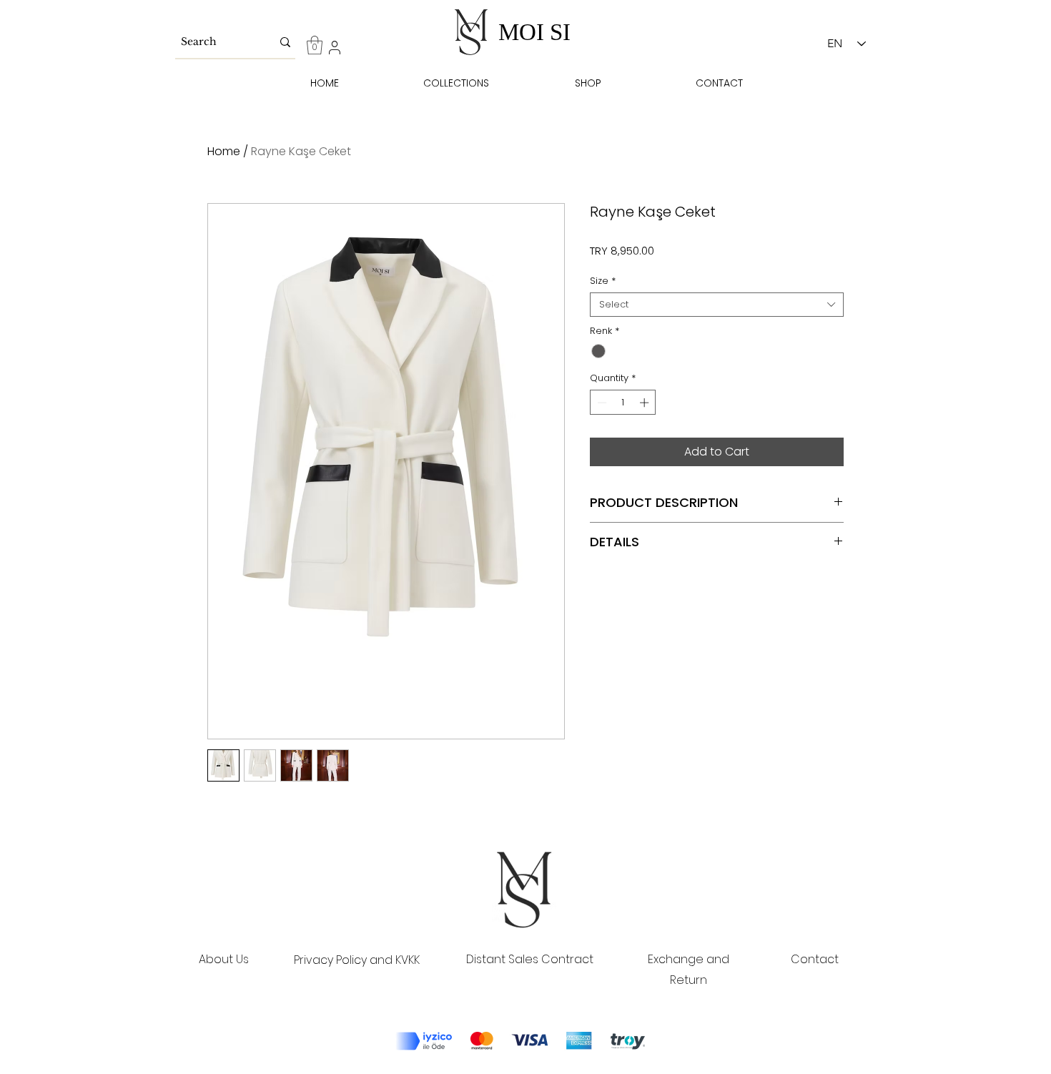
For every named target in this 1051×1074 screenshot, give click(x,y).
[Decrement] (600, 402)
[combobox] (717, 304)
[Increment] (645, 402)
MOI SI (534, 32)
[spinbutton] (623, 402)
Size (603, 281)
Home (223, 151)
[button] (314, 45)
